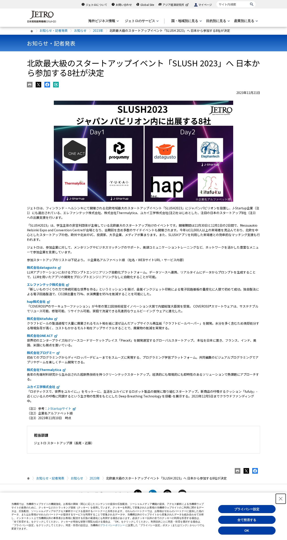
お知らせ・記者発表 (53, 30)
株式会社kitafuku (40, 318)
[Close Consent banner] (281, 499)
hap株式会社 (36, 301)
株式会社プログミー (41, 352)
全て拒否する (246, 520)
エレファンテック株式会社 (46, 284)
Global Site (147, 5)
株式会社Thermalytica (44, 369)
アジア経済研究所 (173, 5)
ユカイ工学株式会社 (41, 386)
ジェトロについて (96, 5)
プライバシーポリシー (112, 525)
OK (246, 530)
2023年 (98, 30)
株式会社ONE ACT (40, 335)
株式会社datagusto (42, 267)
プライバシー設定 (246, 509)
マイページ (205, 5)
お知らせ (80, 30)
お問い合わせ (124, 5)
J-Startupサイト (59, 408)
